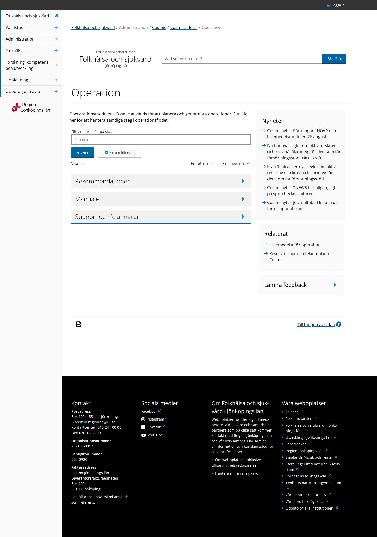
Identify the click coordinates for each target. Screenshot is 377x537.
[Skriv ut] (78, 324)
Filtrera (82, 152)
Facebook (150, 411)
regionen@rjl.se (101, 421)
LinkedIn (155, 427)
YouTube (156, 435)
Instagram (157, 419)
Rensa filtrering (122, 152)
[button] (161, 181)
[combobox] (242, 59)
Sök (338, 58)
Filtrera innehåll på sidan (93, 131)
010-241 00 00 (109, 427)
